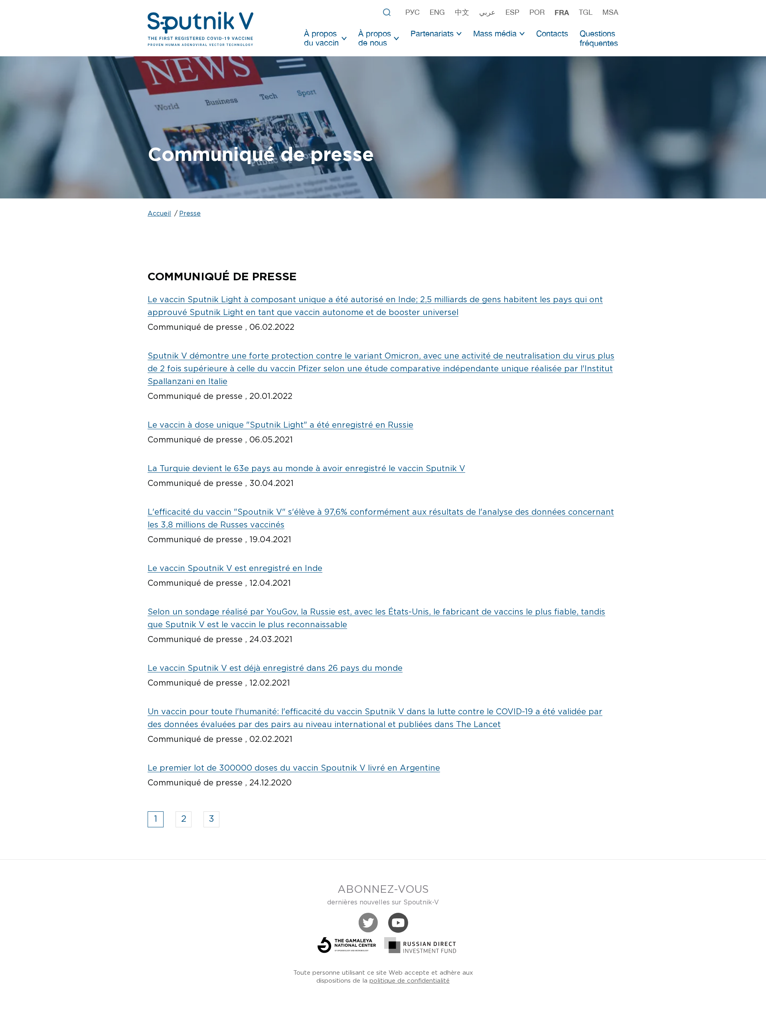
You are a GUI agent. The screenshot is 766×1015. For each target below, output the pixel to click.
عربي (487, 12)
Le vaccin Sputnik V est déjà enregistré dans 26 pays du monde (275, 668)
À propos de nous (374, 38)
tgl (585, 12)
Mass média (495, 33)
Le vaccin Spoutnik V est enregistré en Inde (235, 568)
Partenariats (432, 33)
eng (437, 12)
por (537, 12)
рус (412, 12)
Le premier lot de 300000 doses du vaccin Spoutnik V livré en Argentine (294, 768)
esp (512, 12)
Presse (190, 214)
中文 (462, 12)
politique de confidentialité (409, 980)
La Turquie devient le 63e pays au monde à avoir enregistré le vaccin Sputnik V (306, 468)
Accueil (159, 214)
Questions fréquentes (599, 38)
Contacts (552, 33)
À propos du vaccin (321, 38)
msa (610, 12)
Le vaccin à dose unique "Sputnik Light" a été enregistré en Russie (280, 425)
